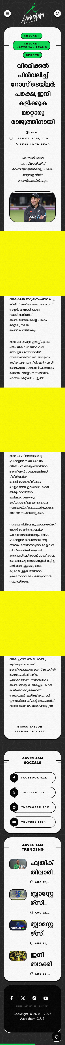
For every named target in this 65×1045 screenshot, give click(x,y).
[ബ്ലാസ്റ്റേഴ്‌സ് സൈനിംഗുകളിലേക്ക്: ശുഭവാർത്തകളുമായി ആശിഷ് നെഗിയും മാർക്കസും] (18, 925)
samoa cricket (31, 731)
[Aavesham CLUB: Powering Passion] (32, 13)
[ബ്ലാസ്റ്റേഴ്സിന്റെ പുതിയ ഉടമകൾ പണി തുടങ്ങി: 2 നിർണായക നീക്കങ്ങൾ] (18, 894)
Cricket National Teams (31, 45)
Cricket (31, 35)
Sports (32, 54)
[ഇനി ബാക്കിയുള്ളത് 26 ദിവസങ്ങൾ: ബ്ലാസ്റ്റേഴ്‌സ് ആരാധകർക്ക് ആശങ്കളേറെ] (18, 956)
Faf (34, 132)
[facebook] (11, 998)
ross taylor (31, 726)
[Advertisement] (32, 263)
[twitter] (23, 998)
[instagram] (34, 998)
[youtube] (46, 998)
